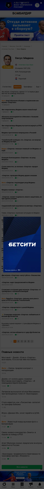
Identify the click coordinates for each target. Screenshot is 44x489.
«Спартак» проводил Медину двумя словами (19, 175)
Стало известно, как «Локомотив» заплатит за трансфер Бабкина (21, 403)
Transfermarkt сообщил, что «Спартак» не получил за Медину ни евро (21, 141)
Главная (4, 46)
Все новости (22, 467)
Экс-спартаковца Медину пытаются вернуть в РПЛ (22, 126)
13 (18, 294)
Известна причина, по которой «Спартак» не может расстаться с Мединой (22, 249)
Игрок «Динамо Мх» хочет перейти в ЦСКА (20, 413)
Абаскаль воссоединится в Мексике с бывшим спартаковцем (20, 117)
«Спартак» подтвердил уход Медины (18, 183)
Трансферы (28, 87)
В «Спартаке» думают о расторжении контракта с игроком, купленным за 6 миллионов (21, 267)
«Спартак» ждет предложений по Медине (18, 282)
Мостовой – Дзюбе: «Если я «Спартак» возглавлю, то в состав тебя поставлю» (19, 359)
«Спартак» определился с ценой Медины (18, 307)
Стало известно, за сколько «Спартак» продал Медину (20, 167)
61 (18, 319)
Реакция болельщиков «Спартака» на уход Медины (18, 158)
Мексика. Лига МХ (16, 46)
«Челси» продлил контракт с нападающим (17, 369)
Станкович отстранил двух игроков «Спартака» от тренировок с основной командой (21, 290)
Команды (27, 46)
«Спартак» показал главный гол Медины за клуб (21, 149)
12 (18, 233)
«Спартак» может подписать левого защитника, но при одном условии (22, 198)
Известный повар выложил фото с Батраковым (20, 423)
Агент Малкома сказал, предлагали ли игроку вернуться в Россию (22, 444)
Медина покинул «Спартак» (12, 190)
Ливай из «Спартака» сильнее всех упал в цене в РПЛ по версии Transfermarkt (20, 299)
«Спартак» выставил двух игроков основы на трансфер (19, 258)
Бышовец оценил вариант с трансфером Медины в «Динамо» (21, 324)
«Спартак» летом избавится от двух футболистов (21, 332)
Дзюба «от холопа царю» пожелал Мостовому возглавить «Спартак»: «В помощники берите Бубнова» (18, 381)
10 (18, 270)
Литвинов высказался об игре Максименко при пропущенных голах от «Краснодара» (21, 393)
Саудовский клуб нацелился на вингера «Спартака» (22, 206)
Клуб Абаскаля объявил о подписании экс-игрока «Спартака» (20, 101)
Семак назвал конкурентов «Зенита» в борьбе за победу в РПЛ (19, 433)
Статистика (6, 87)
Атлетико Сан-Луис (8, 49)
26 (18, 261)
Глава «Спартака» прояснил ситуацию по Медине (21, 213)
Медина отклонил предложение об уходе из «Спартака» (19, 221)
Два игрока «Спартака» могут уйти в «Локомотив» (21, 275)
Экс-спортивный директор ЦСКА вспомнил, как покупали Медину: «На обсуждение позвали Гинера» (20, 239)
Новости (17, 87)
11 (18, 144)
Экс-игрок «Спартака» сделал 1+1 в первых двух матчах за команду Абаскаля (20, 92)
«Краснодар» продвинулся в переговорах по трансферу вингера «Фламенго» (21, 455)
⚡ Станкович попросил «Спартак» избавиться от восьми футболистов (21, 315)
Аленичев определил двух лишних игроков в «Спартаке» (19, 230)
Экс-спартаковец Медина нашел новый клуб (19, 109)
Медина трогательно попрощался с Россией (19, 133)
